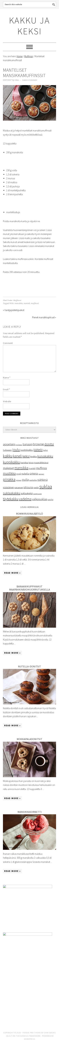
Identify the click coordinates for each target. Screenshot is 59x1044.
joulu (16, 449)
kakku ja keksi (29, 26)
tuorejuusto (37, 494)
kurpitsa (24, 462)
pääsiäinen (8, 487)
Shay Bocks (50, 1032)
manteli (27, 303)
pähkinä (42, 480)
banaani (27, 444)
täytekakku (10, 499)
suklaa (45, 487)
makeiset (8, 468)
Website (7, 401)
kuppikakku (11, 462)
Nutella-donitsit (29, 666)
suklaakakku (11, 493)
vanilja (50, 499)
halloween (7, 450)
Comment (8, 343)
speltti (36, 487)
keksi (26, 456)
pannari (41, 474)
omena (34, 473)
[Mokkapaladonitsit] (29, 776)
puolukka (33, 480)
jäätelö (38, 450)
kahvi (45, 450)
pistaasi (18, 480)
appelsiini (9, 444)
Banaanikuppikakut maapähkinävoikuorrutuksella (29, 588)
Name (6, 377)
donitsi (49, 444)
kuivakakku (45, 456)
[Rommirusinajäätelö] (29, 550)
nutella (25, 473)
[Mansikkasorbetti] (29, 848)
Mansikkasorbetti (30, 811)
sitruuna (28, 487)
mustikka (9, 473)
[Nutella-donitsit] (29, 703)
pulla (25, 480)
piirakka (9, 479)
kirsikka (33, 456)
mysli (18, 473)
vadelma (25, 499)
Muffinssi (17, 300)
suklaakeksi (27, 493)
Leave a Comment (29, 80)
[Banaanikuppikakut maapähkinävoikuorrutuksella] (29, 626)
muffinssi (35, 303)
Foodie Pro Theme (32, 1032)
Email (6, 389)
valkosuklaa (39, 499)
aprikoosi (19, 445)
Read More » (12, 572)
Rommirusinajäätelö (29, 513)
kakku (7, 455)
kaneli (17, 456)
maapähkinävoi (41, 462)
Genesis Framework (30, 1036)
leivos (31, 462)
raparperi (18, 487)
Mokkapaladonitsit (29, 739)
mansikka (19, 303)
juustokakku (26, 450)
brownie (38, 444)
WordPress (29, 1039)
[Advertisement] (29, 1000)
